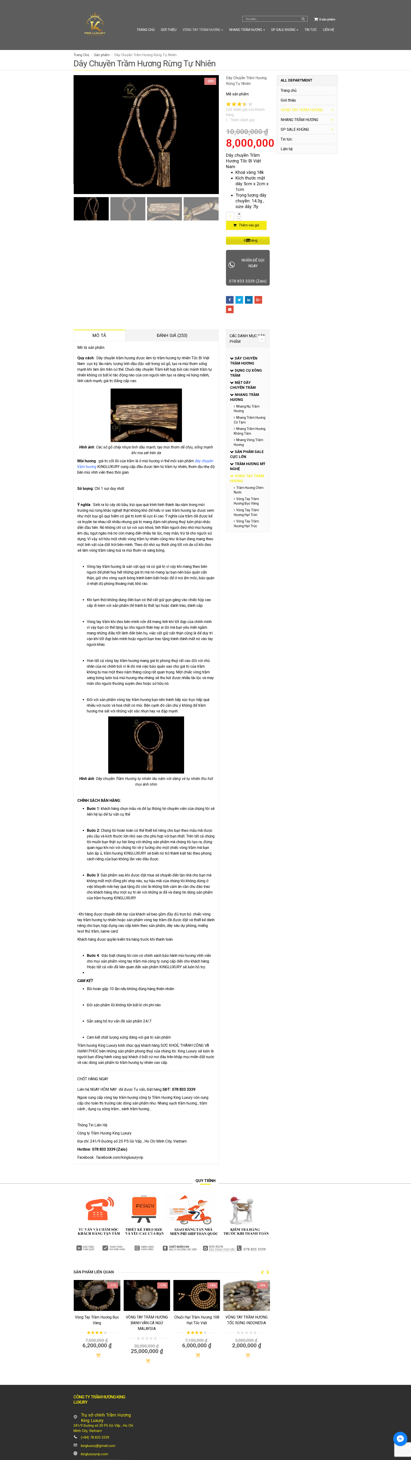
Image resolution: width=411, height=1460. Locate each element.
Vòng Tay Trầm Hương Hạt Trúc (246, 523)
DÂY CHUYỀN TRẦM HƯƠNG (243, 360)
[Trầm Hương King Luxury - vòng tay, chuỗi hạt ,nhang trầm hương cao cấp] (94, 25)
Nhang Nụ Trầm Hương (246, 408)
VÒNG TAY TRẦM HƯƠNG (201, 30)
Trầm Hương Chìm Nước (249, 490)
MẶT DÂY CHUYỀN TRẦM (243, 385)
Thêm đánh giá (242, 120)
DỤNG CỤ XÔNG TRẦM (246, 373)
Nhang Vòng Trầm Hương (248, 442)
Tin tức (310, 30)
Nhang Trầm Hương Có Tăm (249, 420)
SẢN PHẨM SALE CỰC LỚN (247, 454)
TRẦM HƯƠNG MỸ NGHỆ (247, 466)
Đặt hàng (250, 240)
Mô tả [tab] (99, 335)
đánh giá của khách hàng (245, 112)
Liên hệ (328, 30)
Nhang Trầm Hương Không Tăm (249, 431)
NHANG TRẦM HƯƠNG (245, 30)
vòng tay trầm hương (121, 1097)
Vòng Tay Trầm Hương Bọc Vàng (246, 501)
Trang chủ (146, 30)
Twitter (239, 300)
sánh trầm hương (135, 1109)
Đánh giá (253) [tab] (172, 335)
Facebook (230, 300)
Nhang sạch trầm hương (177, 1103)
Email (230, 309)
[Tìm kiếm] (303, 18)
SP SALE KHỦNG (283, 30)
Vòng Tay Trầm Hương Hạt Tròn (246, 512)
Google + (258, 300)
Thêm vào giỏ (249, 225)
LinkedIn (249, 300)
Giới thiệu (168, 30)
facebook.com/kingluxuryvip (119, 1157)
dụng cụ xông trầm (103, 1109)
